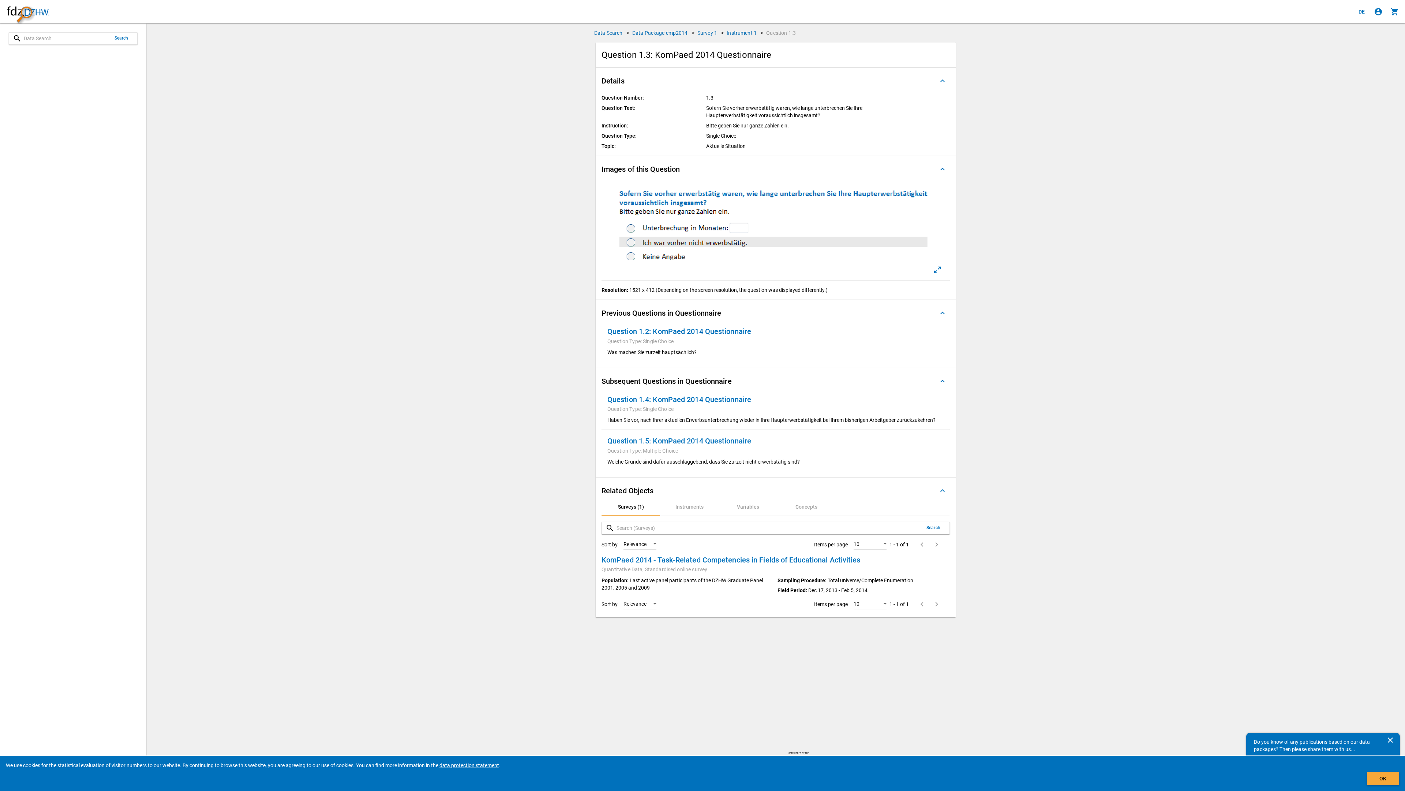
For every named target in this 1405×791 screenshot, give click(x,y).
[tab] (631, 507)
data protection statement (469, 765)
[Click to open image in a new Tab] (937, 270)
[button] (776, 81)
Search (121, 38)
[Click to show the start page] (28, 12)
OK (1382, 778)
